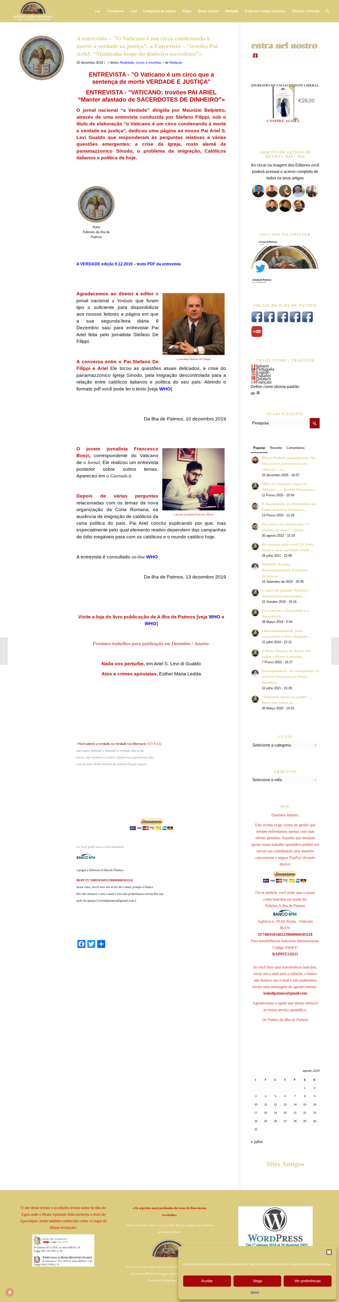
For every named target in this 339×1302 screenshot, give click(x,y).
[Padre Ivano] (258, 196)
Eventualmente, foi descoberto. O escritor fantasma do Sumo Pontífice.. (290, 676)
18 (265, 1112)
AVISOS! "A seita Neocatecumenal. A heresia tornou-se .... (284, 570)
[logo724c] (33, 11)
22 (304, 1112)
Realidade (127, 62)
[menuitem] (97, 11)
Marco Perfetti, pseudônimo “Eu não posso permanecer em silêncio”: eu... (289, 463)
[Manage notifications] (10, 1292)
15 (304, 1104)
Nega (257, 1281)
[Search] (327, 11)
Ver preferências (307, 1281)
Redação (176, 62)
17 (255, 1112)
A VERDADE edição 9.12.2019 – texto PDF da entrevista (128, 264)
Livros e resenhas (149, 62)
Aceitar (207, 1281)
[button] (329, 1252)
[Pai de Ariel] (272, 210)
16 (314, 1104)
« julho (257, 1142)
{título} (255, 1292)
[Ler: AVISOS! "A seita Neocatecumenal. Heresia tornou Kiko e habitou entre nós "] (255, 566)
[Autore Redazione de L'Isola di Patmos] (41, 58)
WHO (214, 616)
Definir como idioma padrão (275, 387)
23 (314, 1112)
